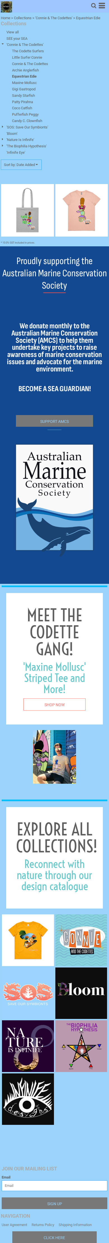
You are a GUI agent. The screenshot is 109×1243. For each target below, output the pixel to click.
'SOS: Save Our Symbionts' (27, 127)
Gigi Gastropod (23, 89)
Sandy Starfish (23, 95)
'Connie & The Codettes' (53, 18)
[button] (93, 5)
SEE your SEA (16, 38)
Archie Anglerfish (25, 70)
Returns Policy (43, 1225)
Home (5, 18)
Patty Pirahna (22, 102)
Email (6, 1177)
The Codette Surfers (28, 51)
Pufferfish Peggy (25, 114)
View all (12, 32)
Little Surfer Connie (27, 57)
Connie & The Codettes (30, 64)
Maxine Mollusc (24, 83)
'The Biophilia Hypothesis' (26, 146)
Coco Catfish (22, 108)
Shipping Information (75, 1225)
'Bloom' (11, 134)
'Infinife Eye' (15, 152)
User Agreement (14, 1225)
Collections (23, 18)
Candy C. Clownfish (27, 121)
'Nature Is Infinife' (20, 140)
